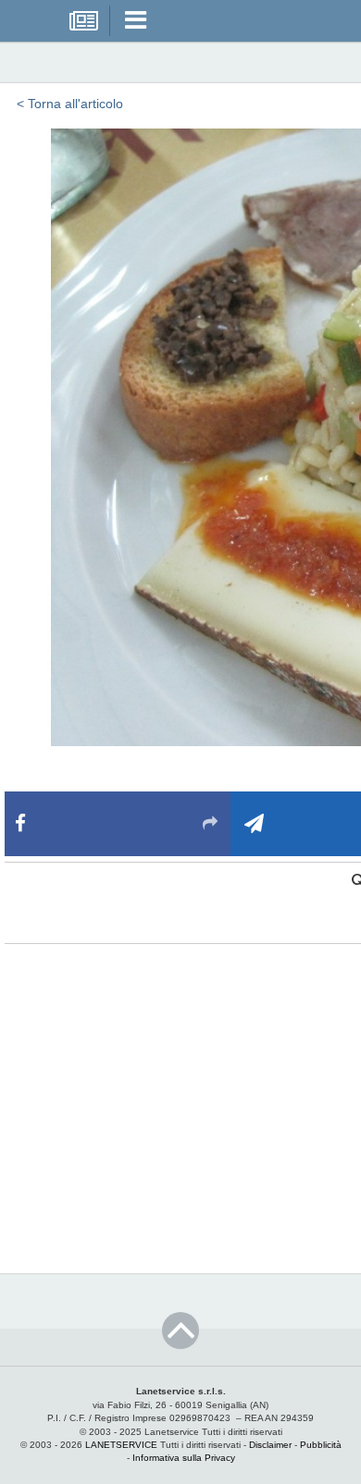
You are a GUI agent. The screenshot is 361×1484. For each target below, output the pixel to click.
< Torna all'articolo (70, 103)
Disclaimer (270, 1445)
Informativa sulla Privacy (183, 1458)
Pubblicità (321, 1445)
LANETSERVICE (121, 1445)
